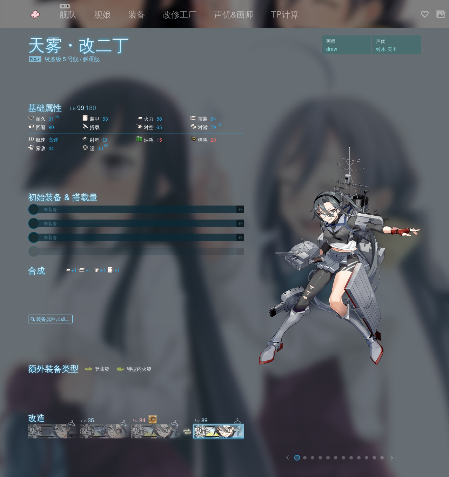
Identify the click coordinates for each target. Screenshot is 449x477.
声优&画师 (233, 14)
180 (91, 107)
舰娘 (102, 14)
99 (80, 107)
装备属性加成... (53, 318)
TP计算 (285, 14)
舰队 (68, 14)
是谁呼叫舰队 (35, 14)
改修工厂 (179, 14)
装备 (136, 14)
